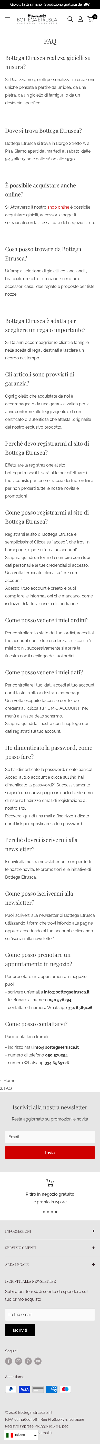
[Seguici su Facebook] (8, 1360)
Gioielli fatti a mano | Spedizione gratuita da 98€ (50, 4)
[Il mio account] (80, 19)
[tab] (50, 211)
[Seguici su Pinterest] (28, 1360)
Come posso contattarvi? (36, 1024)
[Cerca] (70, 19)
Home (9, 1080)
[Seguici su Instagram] (18, 1360)
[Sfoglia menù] (7, 19)
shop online (58, 207)
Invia (50, 1152)
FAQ (8, 1088)
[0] (90, 19)
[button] (21, 1435)
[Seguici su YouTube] (38, 1360)
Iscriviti (20, 1330)
